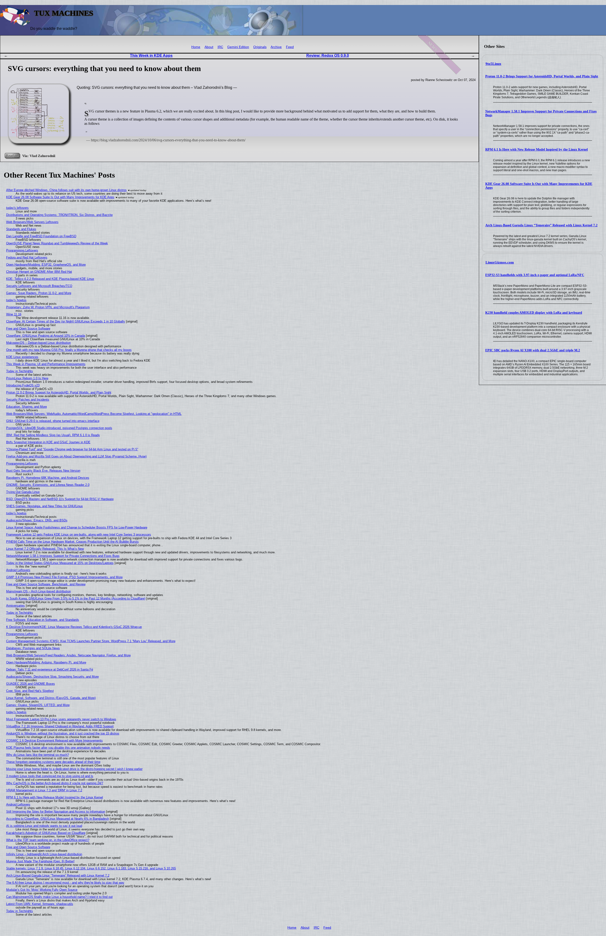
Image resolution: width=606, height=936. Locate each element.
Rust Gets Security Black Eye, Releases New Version (43, 470)
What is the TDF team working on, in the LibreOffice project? (47, 840)
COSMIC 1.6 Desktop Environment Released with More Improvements (54, 740)
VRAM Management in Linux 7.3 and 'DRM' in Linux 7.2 (44, 790)
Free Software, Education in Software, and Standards (42, 620)
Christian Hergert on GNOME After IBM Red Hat (39, 271)
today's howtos (16, 300)
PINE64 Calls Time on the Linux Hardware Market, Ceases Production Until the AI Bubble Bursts (72, 541)
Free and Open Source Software (28, 328)
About (209, 47)
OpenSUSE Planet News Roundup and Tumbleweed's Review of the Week (57, 243)
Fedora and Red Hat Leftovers (26, 257)
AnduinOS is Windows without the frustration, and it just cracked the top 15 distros (62, 733)
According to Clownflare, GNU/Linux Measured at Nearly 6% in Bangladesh (57, 818)
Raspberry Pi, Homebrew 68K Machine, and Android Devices (47, 477)
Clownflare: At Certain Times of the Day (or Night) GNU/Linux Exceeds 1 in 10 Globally (65, 321)
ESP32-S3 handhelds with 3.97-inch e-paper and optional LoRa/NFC (534, 275)
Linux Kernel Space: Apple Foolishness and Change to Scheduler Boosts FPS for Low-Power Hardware (76, 527)
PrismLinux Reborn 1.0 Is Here (27, 378)
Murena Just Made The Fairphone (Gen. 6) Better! (40, 861)
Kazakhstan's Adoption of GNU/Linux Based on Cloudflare (45, 833)
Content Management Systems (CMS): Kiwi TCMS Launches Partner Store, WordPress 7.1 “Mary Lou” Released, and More (90, 641)
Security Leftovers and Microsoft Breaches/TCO (39, 286)
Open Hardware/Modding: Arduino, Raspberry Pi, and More (46, 662)
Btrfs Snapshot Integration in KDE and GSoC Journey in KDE (48, 442)
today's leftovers (17, 208)
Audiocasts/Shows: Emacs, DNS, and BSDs (36, 520)
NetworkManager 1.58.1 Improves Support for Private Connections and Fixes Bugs (63, 556)
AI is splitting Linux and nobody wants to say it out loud (44, 826)
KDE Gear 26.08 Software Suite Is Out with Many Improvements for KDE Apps (60, 197)
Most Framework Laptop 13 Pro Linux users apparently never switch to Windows (61, 719)
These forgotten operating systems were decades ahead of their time (53, 762)
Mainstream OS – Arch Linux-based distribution (38, 591)
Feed (290, 47)
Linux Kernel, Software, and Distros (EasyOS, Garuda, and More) (51, 698)
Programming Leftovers (22, 250)
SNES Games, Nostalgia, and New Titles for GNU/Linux (44, 506)
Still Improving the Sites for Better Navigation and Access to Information (55, 811)
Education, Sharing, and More (26, 406)
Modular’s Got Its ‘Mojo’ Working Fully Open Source (41, 889)
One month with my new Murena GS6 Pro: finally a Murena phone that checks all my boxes (69, 350)
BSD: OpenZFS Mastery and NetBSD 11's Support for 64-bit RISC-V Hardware (60, 499)
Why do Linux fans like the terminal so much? (37, 755)
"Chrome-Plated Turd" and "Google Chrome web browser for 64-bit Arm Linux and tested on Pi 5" (72, 449)
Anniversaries (15, 605)
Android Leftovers (18, 570)
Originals (260, 47)
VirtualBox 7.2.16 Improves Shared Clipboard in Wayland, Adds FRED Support (60, 726)
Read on (12, 156)
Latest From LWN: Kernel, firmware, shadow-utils (39, 904)
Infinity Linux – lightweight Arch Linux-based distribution (44, 854)
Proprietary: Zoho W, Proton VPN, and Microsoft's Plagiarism (48, 307)
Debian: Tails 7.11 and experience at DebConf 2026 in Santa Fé (49, 669)
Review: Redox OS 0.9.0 (327, 56)
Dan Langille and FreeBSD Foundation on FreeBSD (41, 236)
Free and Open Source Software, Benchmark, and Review (45, 584)
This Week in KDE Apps (151, 56)
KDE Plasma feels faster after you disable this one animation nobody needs (58, 747)
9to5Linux (493, 64)
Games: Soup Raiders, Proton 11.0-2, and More (38, 293)
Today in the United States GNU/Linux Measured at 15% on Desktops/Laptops (60, 563)
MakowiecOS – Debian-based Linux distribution (38, 343)
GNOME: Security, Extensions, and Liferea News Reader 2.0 (47, 485)
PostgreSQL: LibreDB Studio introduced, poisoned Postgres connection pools (59, 428)
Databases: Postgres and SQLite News (33, 648)
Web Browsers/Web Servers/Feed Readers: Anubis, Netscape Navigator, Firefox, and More (68, 655)
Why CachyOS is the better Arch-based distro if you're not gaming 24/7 (54, 783)
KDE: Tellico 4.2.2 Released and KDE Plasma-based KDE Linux (50, 279)
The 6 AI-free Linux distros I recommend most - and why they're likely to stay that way (65, 882)
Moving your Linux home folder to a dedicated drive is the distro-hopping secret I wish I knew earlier (74, 769)
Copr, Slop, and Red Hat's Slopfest (30, 691)
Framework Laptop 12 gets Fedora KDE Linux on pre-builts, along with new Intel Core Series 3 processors (78, 534)
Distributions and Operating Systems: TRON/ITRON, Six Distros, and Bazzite (59, 215)
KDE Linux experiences (22, 357)
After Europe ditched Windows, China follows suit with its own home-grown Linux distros (66, 190)
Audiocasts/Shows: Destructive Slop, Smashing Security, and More (52, 676)
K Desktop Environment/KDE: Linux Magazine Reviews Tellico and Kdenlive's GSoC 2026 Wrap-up (74, 627)
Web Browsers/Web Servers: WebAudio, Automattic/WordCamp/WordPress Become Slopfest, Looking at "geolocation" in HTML (94, 414)
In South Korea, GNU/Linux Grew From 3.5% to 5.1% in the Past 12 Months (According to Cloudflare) (75, 598)
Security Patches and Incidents (27, 399)
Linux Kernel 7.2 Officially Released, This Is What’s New (45, 549)
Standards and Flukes (21, 229)
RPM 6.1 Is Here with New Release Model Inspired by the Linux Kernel (536, 149)
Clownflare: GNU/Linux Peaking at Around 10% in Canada (45, 335)
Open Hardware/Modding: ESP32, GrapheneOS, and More (46, 264)
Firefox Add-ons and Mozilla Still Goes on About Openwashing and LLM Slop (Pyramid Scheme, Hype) (76, 456)
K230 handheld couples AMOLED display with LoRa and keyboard (533, 312)
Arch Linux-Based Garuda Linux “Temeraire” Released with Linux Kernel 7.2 (541, 225)
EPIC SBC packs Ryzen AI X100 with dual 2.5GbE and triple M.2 (532, 350)
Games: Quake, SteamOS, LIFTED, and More (38, 705)
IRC (220, 47)
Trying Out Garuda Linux (23, 492)
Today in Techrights (19, 371)
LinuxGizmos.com (500, 262)
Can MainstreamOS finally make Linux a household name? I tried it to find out (59, 897)
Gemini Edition (238, 47)
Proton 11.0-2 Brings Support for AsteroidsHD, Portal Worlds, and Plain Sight (541, 76)
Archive (276, 47)
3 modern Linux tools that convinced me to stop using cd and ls (49, 776)
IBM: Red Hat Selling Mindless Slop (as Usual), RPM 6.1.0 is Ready (53, 435)
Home (195, 47)
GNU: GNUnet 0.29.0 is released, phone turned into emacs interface (52, 421)
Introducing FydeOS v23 (23, 385)
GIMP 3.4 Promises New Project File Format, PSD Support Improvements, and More (64, 577)
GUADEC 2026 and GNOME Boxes (30, 683)
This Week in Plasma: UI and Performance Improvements (45, 364)
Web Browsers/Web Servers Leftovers (32, 222)
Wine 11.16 (13, 314)
